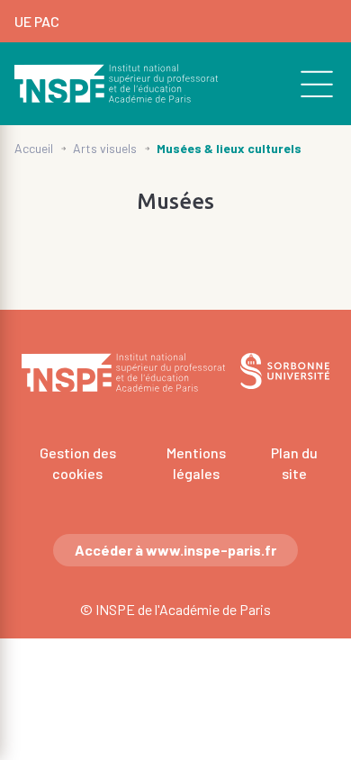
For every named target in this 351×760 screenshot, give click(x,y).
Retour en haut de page (311, 255)
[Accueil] (116, 83)
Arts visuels (105, 148)
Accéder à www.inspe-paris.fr (175, 549)
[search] (307, 84)
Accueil (33, 148)
